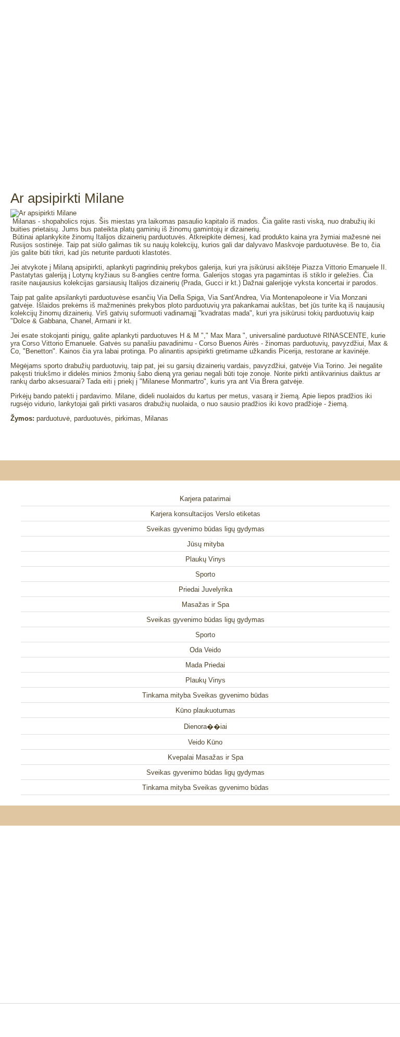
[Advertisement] (200, 83)
